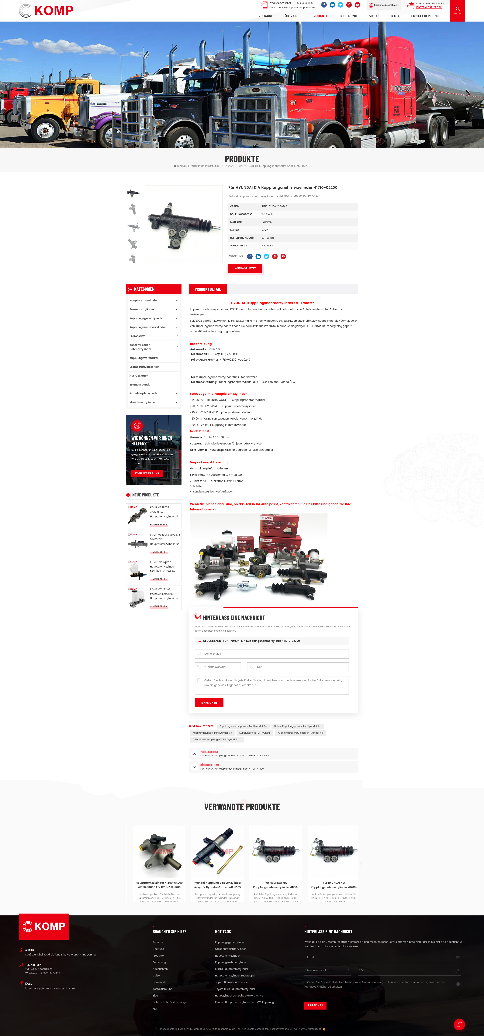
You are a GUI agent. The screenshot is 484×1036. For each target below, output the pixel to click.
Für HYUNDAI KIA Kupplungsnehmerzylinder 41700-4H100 (273, 876)
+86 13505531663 (304, 3)
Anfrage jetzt (245, 268)
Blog (395, 16)
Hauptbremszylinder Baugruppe (234, 976)
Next (361, 864)
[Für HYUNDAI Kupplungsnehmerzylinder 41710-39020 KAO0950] (331, 852)
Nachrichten (160, 969)
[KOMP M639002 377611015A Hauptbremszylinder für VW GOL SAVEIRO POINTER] (137, 515)
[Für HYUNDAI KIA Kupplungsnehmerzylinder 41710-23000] (214, 852)
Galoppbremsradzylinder (230, 949)
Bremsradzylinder (142, 309)
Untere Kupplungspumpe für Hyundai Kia (297, 726)
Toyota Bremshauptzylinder (232, 982)
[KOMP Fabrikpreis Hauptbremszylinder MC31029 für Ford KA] (137, 570)
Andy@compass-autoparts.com (296, 7)
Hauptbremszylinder (144, 300)
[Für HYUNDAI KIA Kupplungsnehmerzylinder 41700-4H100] (273, 852)
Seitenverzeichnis (281, 1029)
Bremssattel (138, 336)
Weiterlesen (159, 899)
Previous (123, 864)
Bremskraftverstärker (144, 367)
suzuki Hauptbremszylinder (231, 969)
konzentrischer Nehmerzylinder (140, 347)
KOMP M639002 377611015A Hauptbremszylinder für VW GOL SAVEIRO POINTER (164, 512)
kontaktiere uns (425, 16)
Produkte (320, 16)
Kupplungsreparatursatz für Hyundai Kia (300, 733)
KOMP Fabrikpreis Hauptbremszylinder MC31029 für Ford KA (162, 566)
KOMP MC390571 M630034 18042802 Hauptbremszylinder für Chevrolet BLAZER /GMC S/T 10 (164, 594)
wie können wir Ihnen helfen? (151, 440)
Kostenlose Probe (429, 7)
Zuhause (266, 16)
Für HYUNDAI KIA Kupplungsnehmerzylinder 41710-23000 (214, 876)
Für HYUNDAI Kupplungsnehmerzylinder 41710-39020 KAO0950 (331, 876)
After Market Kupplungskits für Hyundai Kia (217, 739)
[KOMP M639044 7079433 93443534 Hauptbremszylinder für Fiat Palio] (137, 542)
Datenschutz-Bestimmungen (170, 1002)
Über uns (292, 16)
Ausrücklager (139, 376)
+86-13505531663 (42, 970)
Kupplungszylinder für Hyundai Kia (212, 733)
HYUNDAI (229, 166)
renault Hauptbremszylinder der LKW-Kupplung (244, 1002)
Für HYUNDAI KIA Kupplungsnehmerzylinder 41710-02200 (261, 641)
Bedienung (348, 16)
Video (374, 16)
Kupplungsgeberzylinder (147, 318)
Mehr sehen (160, 525)
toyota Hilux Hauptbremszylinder (235, 989)
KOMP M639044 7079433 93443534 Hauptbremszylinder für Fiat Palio (165, 540)
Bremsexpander (141, 384)
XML (155, 1009)
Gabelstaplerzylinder (144, 393)
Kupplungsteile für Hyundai (254, 733)
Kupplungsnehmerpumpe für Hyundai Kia (243, 726)
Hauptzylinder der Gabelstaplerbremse (239, 996)
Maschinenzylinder (142, 402)
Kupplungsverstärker (144, 358)
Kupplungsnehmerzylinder (205, 166)
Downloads (159, 982)
